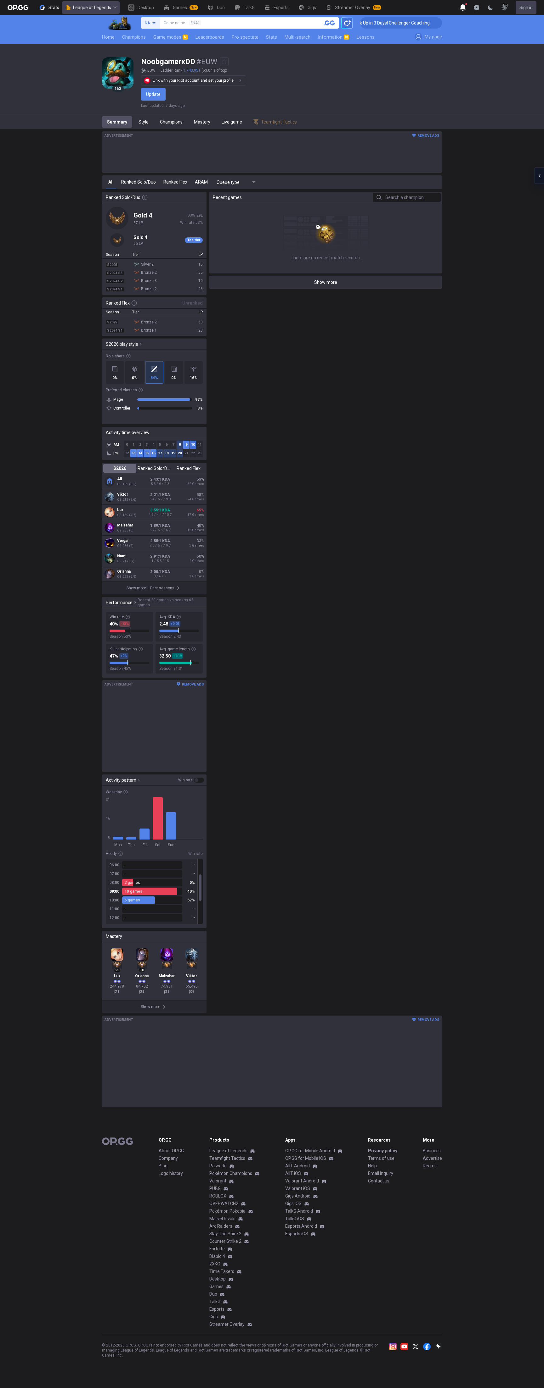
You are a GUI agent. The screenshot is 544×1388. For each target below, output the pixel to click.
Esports (216, 1309)
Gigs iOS (293, 1203)
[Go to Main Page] (18, 7)
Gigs (213, 1316)
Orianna (124, 571)
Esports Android (301, 1226)
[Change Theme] (490, 7)
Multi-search (297, 37)
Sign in (526, 7)
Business (432, 1150)
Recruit (430, 1165)
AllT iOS (293, 1173)
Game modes (170, 37)
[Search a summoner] (329, 23)
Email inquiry (380, 1173)
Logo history (171, 1173)
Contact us (378, 1180)
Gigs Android (297, 1195)
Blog (163, 1165)
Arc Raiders (220, 1226)
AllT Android (297, 1165)
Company (168, 1158)
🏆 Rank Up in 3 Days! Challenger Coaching (370, 22)
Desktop (217, 1278)
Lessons (366, 37)
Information (333, 37)
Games (216, 1286)
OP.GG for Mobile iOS (305, 1158)
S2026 (119, 468)
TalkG (214, 1301)
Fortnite (217, 1248)
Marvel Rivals (222, 1218)
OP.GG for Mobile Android (310, 1150)
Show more (325, 282)
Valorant (217, 1180)
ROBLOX (217, 1195)
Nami (121, 556)
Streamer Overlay (227, 1324)
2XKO (214, 1263)
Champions (134, 37)
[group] (154, 891)
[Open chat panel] (539, 176)
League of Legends (92, 7)
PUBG (215, 1188)
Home (108, 37)
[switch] (191, 780)
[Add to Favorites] (224, 61)
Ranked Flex (189, 468)
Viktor (122, 494)
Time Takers (221, 1271)
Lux (120, 510)
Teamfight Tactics (227, 1158)
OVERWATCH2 (223, 1203)
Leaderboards (210, 37)
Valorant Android (302, 1180)
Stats (271, 37)
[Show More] (462, 7)
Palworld (218, 1165)
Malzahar (125, 525)
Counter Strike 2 (225, 1241)
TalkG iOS (294, 1218)
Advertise (432, 1158)
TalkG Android (299, 1211)
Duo (213, 1294)
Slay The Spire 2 (225, 1233)
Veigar (123, 540)
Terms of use (381, 1158)
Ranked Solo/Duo (154, 468)
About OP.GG (171, 1150)
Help (372, 1165)
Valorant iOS (297, 1188)
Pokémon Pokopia (227, 1211)
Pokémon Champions (230, 1173)
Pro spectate (245, 37)
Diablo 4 (217, 1256)
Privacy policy (382, 1150)
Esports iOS (296, 1233)
